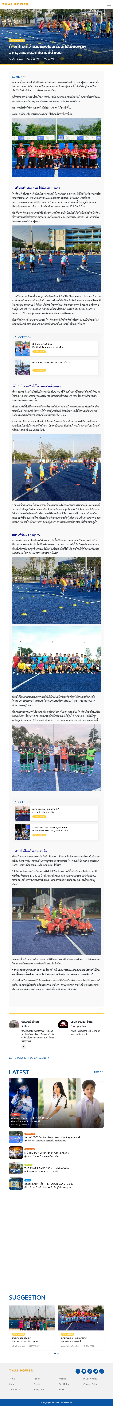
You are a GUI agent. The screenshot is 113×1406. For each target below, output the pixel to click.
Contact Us (14, 1389)
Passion (37, 1384)
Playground (39, 1389)
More (98, 1072)
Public (61, 1389)
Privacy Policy (90, 1378)
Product (63, 1378)
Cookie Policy (90, 1384)
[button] (55, 1353)
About (12, 1384)
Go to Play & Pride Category (28, 1058)
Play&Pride (64, 1384)
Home (12, 1378)
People (37, 1378)
